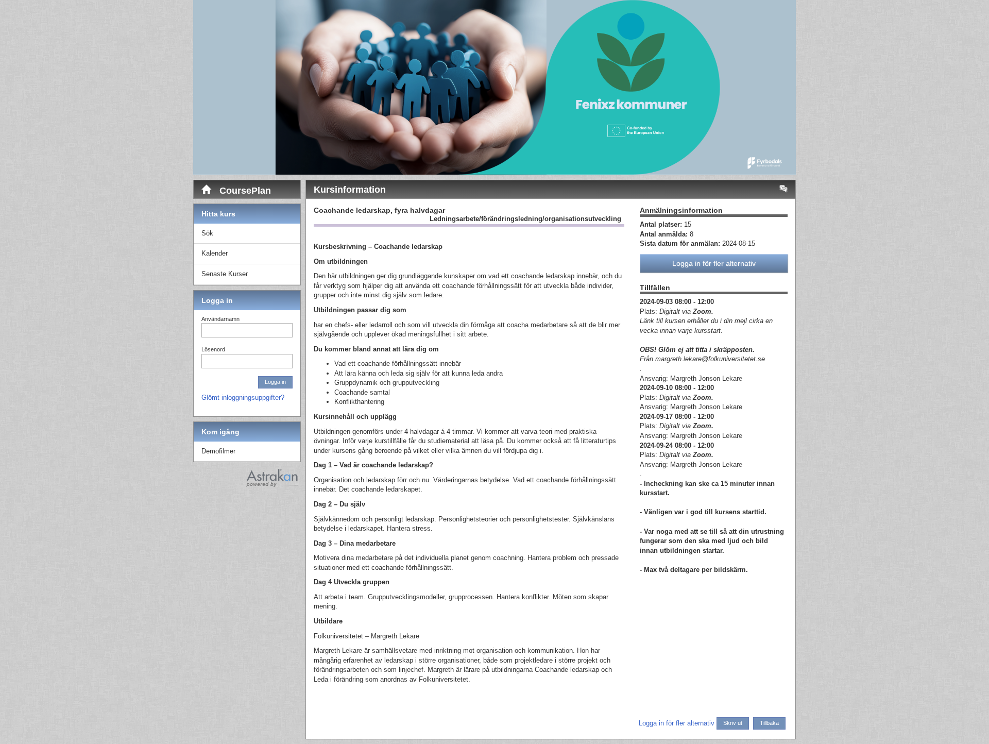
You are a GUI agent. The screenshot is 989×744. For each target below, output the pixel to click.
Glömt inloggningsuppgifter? (242, 397)
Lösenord (213, 349)
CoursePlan (244, 190)
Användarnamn (220, 319)
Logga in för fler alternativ (714, 263)
